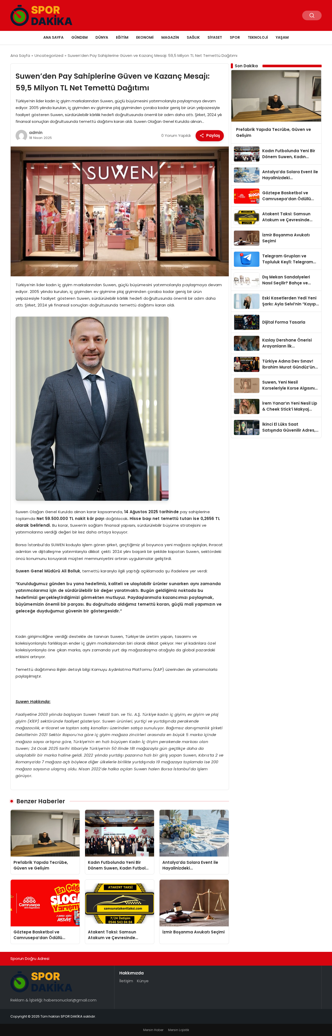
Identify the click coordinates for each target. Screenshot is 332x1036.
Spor (235, 37)
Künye (143, 981)
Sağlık (193, 37)
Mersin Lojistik (178, 1030)
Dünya (101, 37)
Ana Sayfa (53, 37)
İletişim (126, 981)
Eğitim (122, 37)
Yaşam (282, 37)
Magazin (170, 37)
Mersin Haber (153, 1030)
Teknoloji (258, 37)
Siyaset (215, 37)
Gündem (79, 37)
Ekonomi (145, 37)
